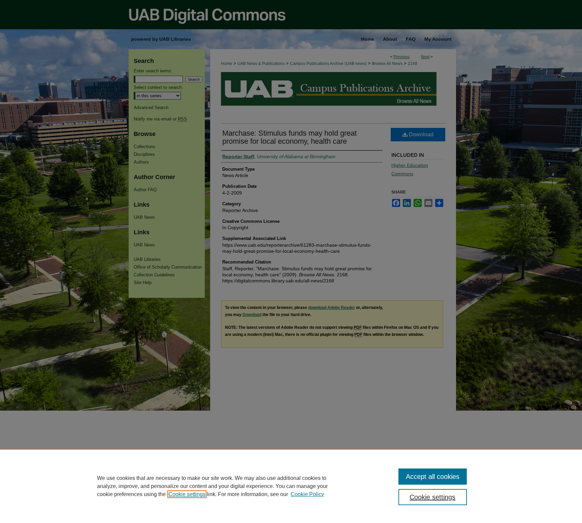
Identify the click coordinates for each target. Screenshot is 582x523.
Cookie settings (186, 494)
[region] (291, 486)
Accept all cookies (432, 476)
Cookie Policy (307, 494)
